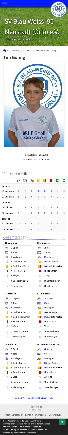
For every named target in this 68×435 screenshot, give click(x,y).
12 (18, 207)
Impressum (40, 414)
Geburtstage (55, 414)
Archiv (26, 50)
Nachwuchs (14, 50)
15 (45, 298)
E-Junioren (38, 50)
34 (45, 349)
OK (62, 422)
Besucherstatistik (14, 414)
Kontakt (29, 414)
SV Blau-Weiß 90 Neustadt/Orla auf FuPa (34, 397)
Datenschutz (33, 418)
